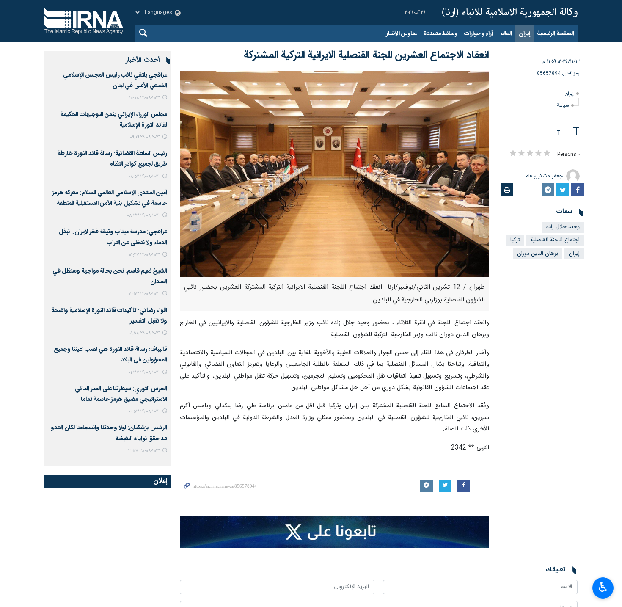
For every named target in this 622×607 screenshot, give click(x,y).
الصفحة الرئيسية (555, 34)
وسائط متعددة (440, 34)
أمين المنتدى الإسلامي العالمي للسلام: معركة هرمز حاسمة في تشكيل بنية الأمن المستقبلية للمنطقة (109, 198)
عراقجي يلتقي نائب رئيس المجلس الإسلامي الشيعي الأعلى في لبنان (115, 80)
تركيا (515, 240)
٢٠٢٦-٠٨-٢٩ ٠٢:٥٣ (144, 294)
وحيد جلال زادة (563, 227)
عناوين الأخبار (401, 34)
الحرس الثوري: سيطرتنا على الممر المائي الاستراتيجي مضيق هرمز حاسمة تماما (121, 394)
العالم (506, 34)
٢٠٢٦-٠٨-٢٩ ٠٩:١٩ (145, 137)
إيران (524, 34)
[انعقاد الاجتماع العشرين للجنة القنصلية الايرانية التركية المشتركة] (334, 174)
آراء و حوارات (478, 34)
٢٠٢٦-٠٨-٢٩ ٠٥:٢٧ (144, 255)
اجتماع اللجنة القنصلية (555, 240)
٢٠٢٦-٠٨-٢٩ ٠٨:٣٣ (143, 216)
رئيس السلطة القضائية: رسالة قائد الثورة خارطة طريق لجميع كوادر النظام (112, 159)
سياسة (563, 106)
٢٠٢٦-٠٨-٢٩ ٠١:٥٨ (144, 333)
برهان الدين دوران (537, 253)
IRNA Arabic (510, 12)
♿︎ (603, 587)
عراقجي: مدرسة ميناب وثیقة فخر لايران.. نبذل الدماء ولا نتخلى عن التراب (113, 237)
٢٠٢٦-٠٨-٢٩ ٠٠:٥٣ (144, 412)
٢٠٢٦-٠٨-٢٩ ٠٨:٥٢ (144, 177)
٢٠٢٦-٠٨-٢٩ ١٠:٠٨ (144, 98)
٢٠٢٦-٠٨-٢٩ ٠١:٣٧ (144, 373)
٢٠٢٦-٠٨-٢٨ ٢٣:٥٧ (143, 451)
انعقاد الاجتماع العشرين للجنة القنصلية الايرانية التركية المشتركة (366, 55)
